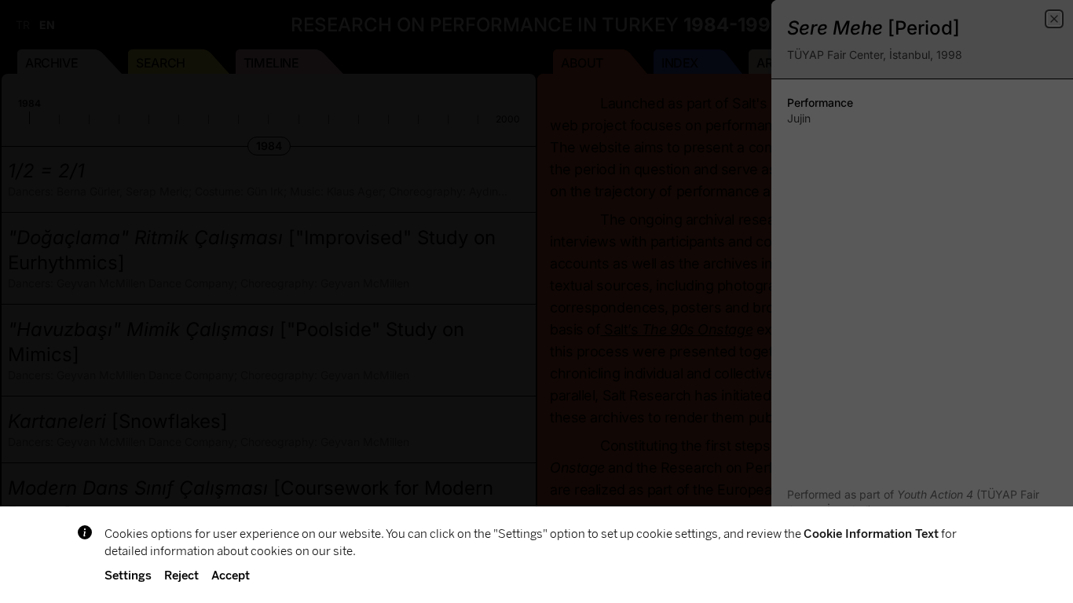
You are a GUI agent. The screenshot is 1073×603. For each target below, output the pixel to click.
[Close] (1054, 19)
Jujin (799, 118)
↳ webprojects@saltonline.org (879, 578)
